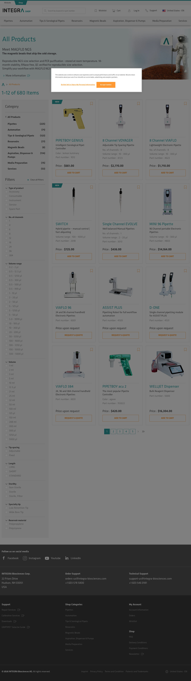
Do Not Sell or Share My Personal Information (78, 85)
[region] (96, 80)
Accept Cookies (106, 85)
